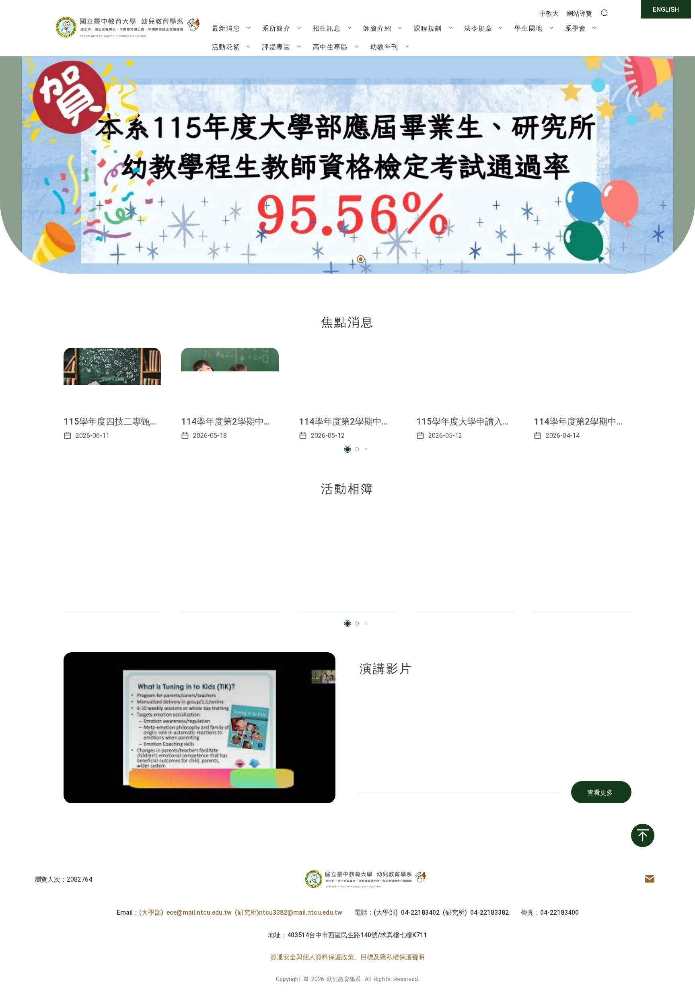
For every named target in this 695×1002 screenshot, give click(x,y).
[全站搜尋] (604, 13)
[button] (334, 259)
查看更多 (600, 792)
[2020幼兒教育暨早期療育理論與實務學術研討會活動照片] (229, 563)
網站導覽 (579, 13)
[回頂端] (643, 835)
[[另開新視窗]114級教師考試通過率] (347, 165)
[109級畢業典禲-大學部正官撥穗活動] (582, 563)
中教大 (549, 13)
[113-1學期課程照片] (347, 563)
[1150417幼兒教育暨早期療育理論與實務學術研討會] (112, 563)
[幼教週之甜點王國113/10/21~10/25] (465, 563)
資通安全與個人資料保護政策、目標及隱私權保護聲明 (347, 956)
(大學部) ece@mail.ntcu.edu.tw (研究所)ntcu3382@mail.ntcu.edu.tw (240, 912)
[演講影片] (199, 728)
